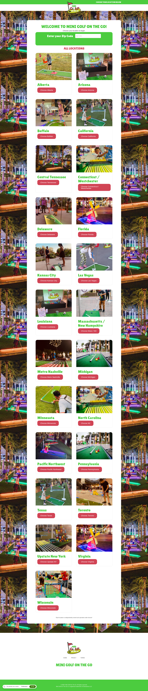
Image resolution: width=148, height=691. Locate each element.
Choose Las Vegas (89, 281)
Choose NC (85, 423)
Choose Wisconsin (48, 608)
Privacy (73, 657)
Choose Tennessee (48, 182)
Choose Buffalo (46, 136)
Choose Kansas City (48, 281)
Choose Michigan (88, 377)
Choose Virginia (87, 562)
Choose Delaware (47, 234)
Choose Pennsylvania (90, 469)
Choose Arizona (87, 90)
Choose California (88, 136)
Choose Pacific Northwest (50, 469)
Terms (83, 657)
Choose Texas (46, 516)
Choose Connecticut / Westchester (90, 187)
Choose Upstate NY (48, 562)
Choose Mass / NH (88, 331)
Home (65, 657)
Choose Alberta (46, 90)
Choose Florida (87, 234)
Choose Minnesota (48, 423)
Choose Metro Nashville (50, 377)
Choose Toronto (87, 516)
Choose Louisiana (47, 327)
